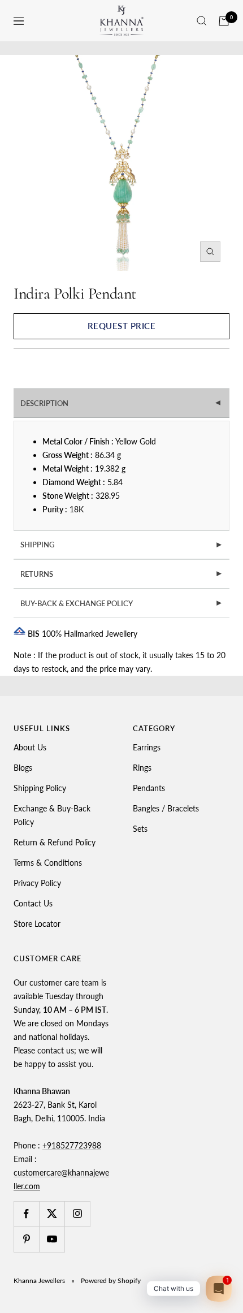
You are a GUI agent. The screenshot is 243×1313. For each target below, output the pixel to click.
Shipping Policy (40, 788)
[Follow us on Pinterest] (26, 1239)
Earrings (146, 747)
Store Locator (37, 923)
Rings (142, 767)
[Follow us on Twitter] (51, 1213)
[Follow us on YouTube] (51, 1239)
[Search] (202, 21)
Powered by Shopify (111, 1280)
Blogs (23, 767)
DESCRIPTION (122, 403)
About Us (30, 747)
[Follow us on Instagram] (77, 1213)
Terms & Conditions (48, 862)
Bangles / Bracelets (166, 808)
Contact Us (33, 903)
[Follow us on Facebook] (26, 1213)
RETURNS (121, 573)
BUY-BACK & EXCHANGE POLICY (121, 603)
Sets (140, 828)
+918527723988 (71, 1145)
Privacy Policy (37, 883)
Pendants (149, 788)
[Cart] (223, 21)
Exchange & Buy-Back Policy (52, 815)
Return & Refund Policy (55, 842)
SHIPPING (121, 544)
